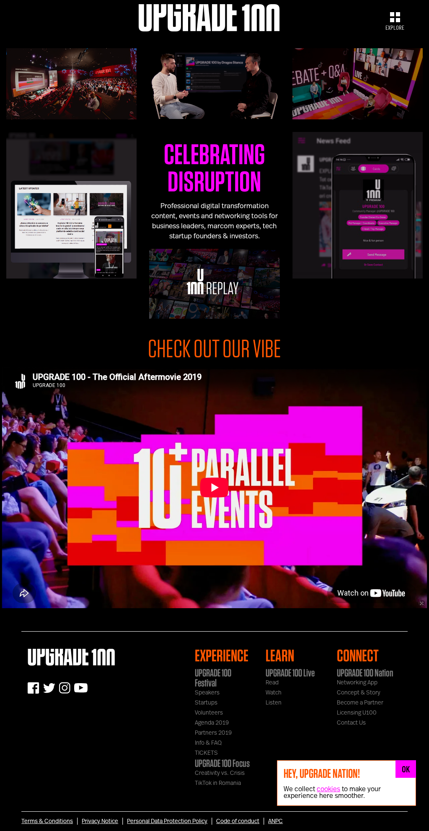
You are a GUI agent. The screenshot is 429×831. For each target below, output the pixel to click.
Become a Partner (360, 703)
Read (272, 683)
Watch (274, 693)
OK (406, 769)
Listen (274, 703)
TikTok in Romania (218, 783)
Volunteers (209, 713)
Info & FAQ (208, 743)
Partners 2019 (213, 733)
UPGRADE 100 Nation (365, 673)
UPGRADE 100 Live (290, 673)
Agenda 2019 (212, 723)
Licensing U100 (357, 713)
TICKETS (206, 753)
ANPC (275, 821)
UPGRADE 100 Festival (213, 678)
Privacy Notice (100, 821)
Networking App (357, 683)
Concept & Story (358, 693)
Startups (206, 703)
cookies (328, 789)
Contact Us (351, 723)
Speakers (207, 693)
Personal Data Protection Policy (167, 821)
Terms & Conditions (47, 821)
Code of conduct (237, 821)
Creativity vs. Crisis (220, 773)
